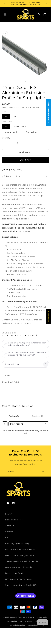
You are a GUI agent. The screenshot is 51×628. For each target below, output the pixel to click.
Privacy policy (11, 621)
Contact (9, 531)
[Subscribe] (43, 472)
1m (6, 116)
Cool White (31, 132)
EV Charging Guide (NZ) (17, 543)
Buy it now (25, 160)
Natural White (12, 132)
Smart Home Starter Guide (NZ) (21, 585)
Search (8, 514)
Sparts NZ (13, 617)
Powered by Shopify (26, 617)
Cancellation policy (17, 625)
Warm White (20, 126)
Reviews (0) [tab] (14, 416)
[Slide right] (31, 82)
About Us (9, 526)
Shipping (17, 107)
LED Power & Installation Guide (20, 549)
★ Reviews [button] (48, 316)
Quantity (6, 138)
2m (15, 116)
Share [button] (7, 375)
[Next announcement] (46, 3)
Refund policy (41, 617)
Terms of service (26, 621)
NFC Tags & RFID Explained (18, 579)
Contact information (36, 625)
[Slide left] (20, 82)
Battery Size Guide (14, 573)
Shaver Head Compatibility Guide (21, 561)
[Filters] (4, 423)
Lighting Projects (13, 520)
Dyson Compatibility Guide (18, 567)
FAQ (7, 537)
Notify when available (49, 112)
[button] (5, 14)
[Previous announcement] (5, 3)
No (6, 126)
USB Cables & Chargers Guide (19, 555)
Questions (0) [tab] (37, 416)
